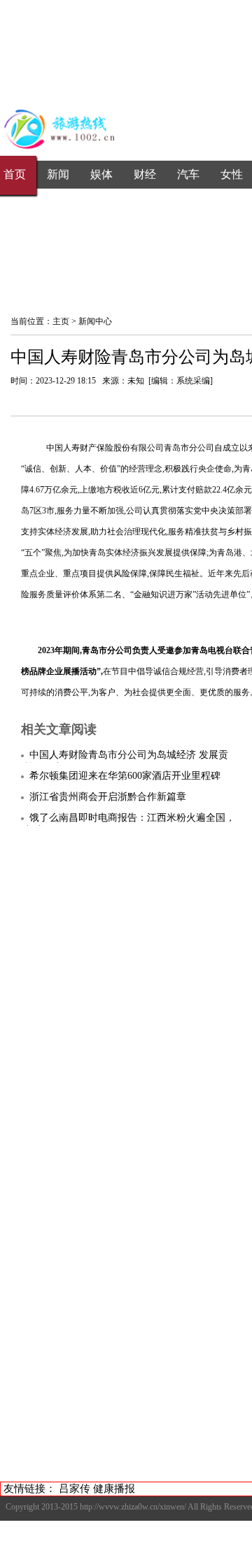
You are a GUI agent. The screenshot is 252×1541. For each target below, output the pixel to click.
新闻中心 (95, 321)
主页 (60, 321)
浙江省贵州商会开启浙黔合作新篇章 (107, 796)
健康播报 (114, 1488)
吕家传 (74, 1488)
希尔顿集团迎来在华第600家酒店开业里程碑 (124, 775)
